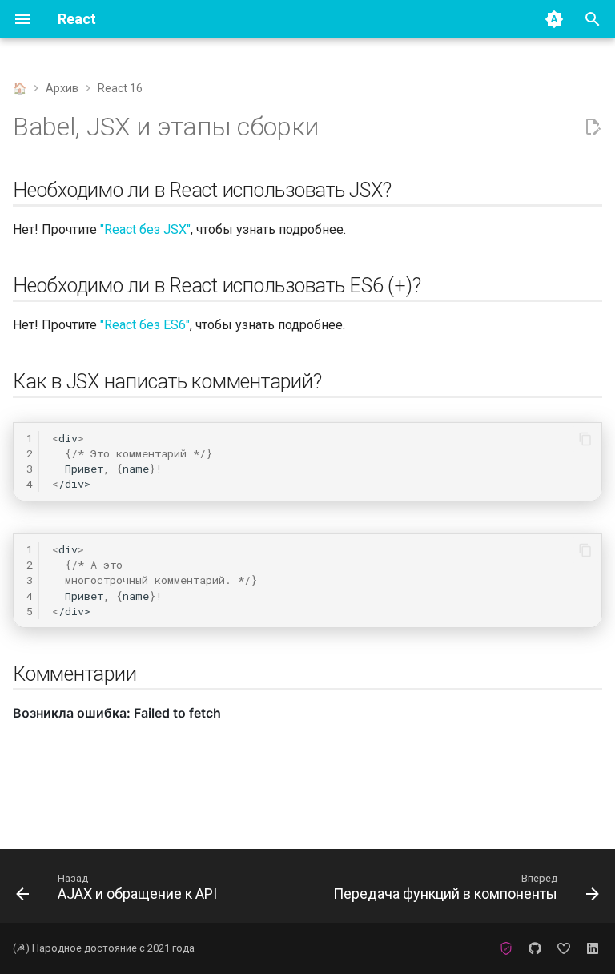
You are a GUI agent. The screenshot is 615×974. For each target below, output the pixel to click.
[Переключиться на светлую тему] (554, 19)
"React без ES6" (145, 324)
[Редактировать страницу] (592, 127)
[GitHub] (535, 948)
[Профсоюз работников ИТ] (506, 948)
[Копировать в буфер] (585, 439)
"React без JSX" (145, 229)
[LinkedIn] (592, 948)
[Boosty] (564, 948)
